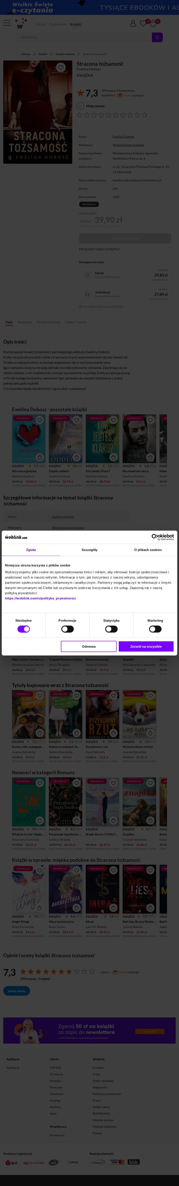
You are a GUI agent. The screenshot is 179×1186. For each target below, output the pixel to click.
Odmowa (89, 646)
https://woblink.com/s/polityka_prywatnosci (40, 598)
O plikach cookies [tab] (148, 549)
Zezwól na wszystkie (146, 646)
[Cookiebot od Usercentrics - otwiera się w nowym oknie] (155, 537)
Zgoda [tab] (31, 549)
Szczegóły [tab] (90, 549)
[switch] (67, 628)
